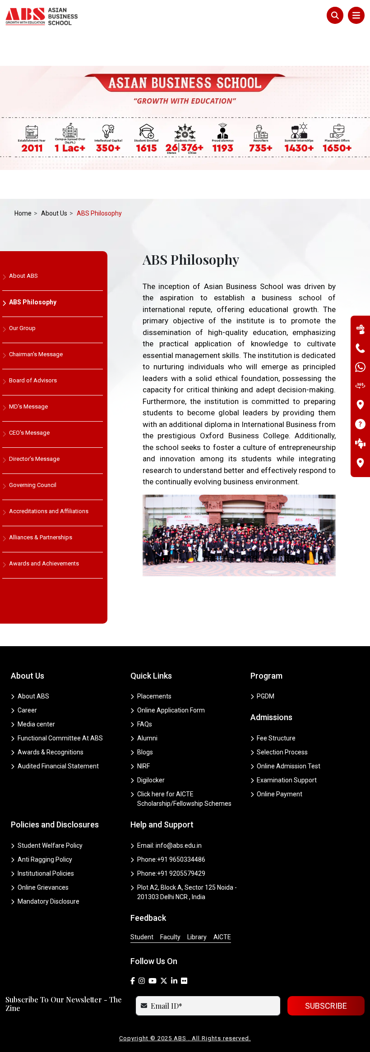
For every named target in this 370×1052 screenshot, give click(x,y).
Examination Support (287, 780)
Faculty (170, 937)
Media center (36, 724)
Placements (154, 696)
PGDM (265, 696)
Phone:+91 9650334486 (171, 859)
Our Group (22, 328)
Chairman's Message (36, 354)
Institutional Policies (46, 873)
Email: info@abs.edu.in (169, 845)
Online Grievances (43, 887)
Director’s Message (34, 458)
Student (141, 937)
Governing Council (32, 485)
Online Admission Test (288, 766)
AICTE (222, 937)
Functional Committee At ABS (60, 738)
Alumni (147, 738)
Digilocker (151, 780)
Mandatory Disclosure (48, 901)
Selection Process (282, 752)
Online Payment (279, 794)
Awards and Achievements (44, 563)
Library (197, 937)
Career (27, 710)
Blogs (145, 752)
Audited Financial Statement (58, 766)
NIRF (143, 766)
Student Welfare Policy (50, 845)
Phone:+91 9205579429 (171, 873)
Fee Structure (276, 738)
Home (23, 213)
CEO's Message (29, 432)
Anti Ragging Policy (45, 859)
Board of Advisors (33, 380)
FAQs (144, 724)
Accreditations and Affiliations (48, 511)
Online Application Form (171, 710)
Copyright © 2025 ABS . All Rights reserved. (185, 1038)
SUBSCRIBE (326, 1006)
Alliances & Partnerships (40, 537)
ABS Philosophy (32, 302)
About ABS (23, 275)
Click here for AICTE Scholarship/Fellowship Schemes (184, 798)
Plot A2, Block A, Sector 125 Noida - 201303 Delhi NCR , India (187, 892)
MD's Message (28, 406)
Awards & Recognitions (50, 752)
